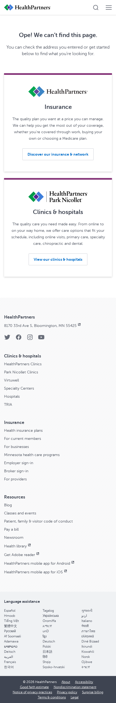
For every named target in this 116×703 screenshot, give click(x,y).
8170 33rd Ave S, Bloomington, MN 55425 (40, 326)
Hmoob (9, 616)
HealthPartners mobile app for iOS (33, 572)
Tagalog (48, 610)
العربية (8, 657)
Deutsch (49, 641)
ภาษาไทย (88, 631)
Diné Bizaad (90, 641)
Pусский (10, 631)
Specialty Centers (19, 388)
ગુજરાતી (86, 610)
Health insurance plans (23, 431)
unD (46, 631)
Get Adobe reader (19, 555)
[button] (96, 7)
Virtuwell (11, 380)
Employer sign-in (18, 463)
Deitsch (9, 652)
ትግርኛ (85, 667)
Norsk (85, 657)
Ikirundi (86, 646)
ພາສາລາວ (11, 646)
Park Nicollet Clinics (21, 372)
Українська (51, 616)
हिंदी (45, 657)
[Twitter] (7, 339)
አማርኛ (47, 626)
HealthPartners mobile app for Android (37, 563)
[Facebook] (18, 339)
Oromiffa (49, 621)
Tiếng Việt (11, 621)
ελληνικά (87, 636)
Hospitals (12, 396)
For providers (15, 479)
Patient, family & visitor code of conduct (38, 521)
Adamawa (11, 641)
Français (10, 662)
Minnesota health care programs (32, 455)
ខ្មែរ (44, 636)
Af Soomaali (12, 636)
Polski (47, 646)
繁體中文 (10, 626)
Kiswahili (87, 652)
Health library (15, 546)
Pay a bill (11, 529)
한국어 (9, 667)
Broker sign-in (16, 471)
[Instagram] (30, 339)
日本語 (47, 652)
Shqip (47, 662)
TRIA (8, 405)
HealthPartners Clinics (23, 364)
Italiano (86, 621)
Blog (8, 505)
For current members (22, 439)
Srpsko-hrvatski (54, 667)
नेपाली (85, 626)
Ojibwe (86, 662)
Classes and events (20, 513)
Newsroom (13, 537)
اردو (84, 616)
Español (9, 610)
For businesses (16, 447)
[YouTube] (41, 339)
